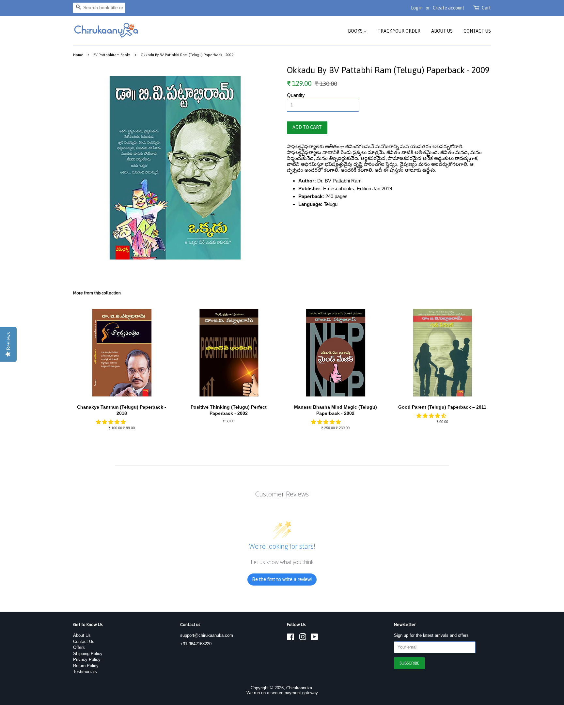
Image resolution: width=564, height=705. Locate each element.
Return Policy (86, 665)
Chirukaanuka (299, 687)
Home (78, 55)
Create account (448, 7)
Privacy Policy (87, 659)
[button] (111, 422)
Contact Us (477, 31)
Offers (79, 647)
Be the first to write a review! (282, 579)
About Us (442, 31)
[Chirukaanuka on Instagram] (302, 638)
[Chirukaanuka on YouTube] (314, 638)
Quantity (296, 95)
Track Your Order (399, 31)
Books (356, 31)
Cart (486, 7)
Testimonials (85, 671)
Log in (417, 7)
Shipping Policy (87, 653)
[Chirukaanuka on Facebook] (290, 638)
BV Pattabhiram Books (112, 55)
